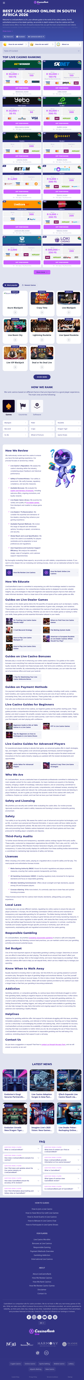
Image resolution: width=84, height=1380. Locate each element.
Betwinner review (22, 92)
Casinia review (22, 160)
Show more (40, 272)
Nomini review (62, 195)
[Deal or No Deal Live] (41, 358)
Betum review (22, 195)
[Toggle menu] (4, 3)
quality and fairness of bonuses (22, 490)
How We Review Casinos (42, 1278)
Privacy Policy (33, 1377)
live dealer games (32, 502)
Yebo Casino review (22, 127)
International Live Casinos (41, 1259)
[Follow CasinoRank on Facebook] (28, 1317)
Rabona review (62, 231)
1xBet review (62, 92)
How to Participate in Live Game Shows (41, 1224)
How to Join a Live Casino (41, 1209)
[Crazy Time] (41, 303)
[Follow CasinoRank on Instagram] (34, 1317)
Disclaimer (41, 1289)
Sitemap (69, 1377)
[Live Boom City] (15, 331)
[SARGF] (37, 1353)
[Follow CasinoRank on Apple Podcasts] (54, 1317)
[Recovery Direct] (26, 1344)
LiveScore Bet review (22, 231)
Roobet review (62, 160)
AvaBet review (62, 127)
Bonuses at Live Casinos (41, 1243)
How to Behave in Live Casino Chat (41, 1221)
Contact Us (41, 1293)
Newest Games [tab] (30, 285)
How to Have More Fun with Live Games (41, 1213)
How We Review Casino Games (41, 1285)
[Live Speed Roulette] (68, 331)
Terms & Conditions (51, 1377)
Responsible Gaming (41, 1247)
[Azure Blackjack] (15, 303)
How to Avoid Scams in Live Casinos (41, 1217)
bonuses (67, 27)
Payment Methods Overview (41, 1251)
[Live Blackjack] (68, 303)
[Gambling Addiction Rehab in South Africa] (47, 1344)
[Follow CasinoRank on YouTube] (44, 1317)
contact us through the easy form (53, 1044)
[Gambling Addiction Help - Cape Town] (69, 1344)
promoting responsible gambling (41, 938)
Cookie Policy (15, 1377)
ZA (40, 1323)
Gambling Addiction (41, 1255)
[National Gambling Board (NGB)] (11, 1344)
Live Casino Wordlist (41, 1239)
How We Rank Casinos (41, 1282)
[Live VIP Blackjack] (15, 358)
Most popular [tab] (12, 285)
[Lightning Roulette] (41, 331)
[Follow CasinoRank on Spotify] (49, 1317)
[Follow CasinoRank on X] (39, 1317)
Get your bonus (22, 88)
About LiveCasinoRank (41, 1274)
